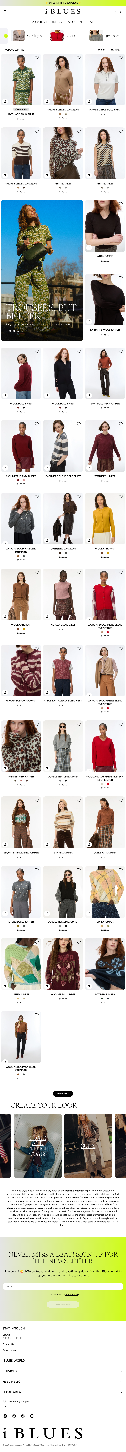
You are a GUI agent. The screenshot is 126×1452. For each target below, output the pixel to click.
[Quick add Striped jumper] (47, 844)
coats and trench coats (81, 1221)
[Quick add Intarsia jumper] (89, 986)
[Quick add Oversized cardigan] (47, 540)
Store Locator (10, 1350)
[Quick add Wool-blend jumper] (47, 986)
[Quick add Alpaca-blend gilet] (47, 616)
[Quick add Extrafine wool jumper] (89, 321)
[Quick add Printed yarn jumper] (5, 768)
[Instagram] (5, 1416)
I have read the (64, 1294)
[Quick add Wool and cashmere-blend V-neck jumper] (89, 771)
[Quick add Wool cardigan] (89, 540)
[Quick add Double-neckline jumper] (47, 768)
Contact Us (8, 1344)
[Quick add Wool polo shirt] (5, 395)
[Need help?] (121, 1382)
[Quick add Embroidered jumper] (5, 913)
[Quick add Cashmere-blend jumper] (5, 468)
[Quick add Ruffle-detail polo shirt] (89, 101)
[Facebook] (14, 1416)
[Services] (121, 1371)
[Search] (115, 12)
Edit (5, 1406)
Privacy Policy (72, 1294)
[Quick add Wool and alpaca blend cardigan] (5, 543)
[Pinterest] (23, 1416)
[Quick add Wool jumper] (89, 247)
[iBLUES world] (121, 1361)
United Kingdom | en (18, 1401)
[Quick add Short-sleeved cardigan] (47, 101)
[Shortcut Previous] (6, 36)
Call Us (6, 1334)
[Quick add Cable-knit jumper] (89, 844)
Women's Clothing (14, 50)
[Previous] (7, 80)
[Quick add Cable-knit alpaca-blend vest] (47, 692)
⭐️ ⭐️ (63, 3)
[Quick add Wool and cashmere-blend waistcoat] (89, 620)
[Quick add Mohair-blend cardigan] (5, 692)
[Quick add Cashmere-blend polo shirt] (47, 468)
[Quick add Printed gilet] (47, 175)
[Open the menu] (5, 11)
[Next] (34, 80)
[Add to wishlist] (36, 57)
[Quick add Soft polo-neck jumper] (89, 395)
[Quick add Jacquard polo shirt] (5, 101)
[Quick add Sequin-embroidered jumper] (5, 844)
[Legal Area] (121, 1392)
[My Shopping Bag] (121, 12)
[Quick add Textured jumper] (89, 468)
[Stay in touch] (121, 1328)
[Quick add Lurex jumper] (89, 913)
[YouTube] (31, 1416)
